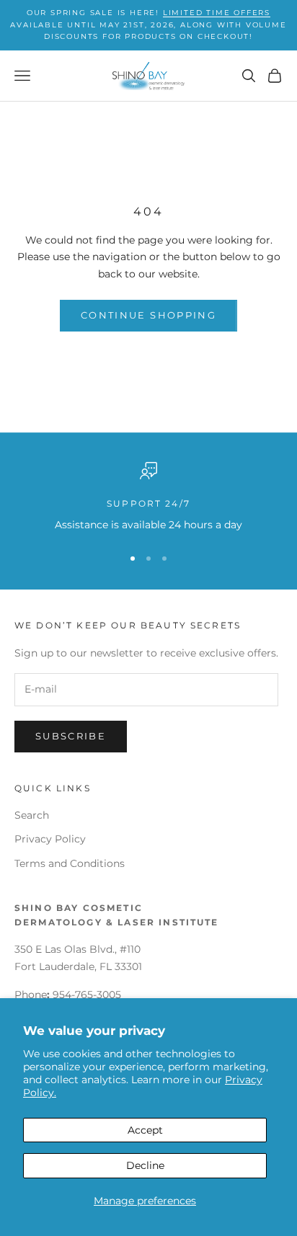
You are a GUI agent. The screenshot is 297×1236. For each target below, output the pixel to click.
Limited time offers (216, 12)
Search (31, 815)
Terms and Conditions (69, 863)
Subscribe (70, 736)
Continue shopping (148, 315)
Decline (145, 1165)
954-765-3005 (87, 994)
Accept (145, 1130)
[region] (148, 497)
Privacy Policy (50, 838)
